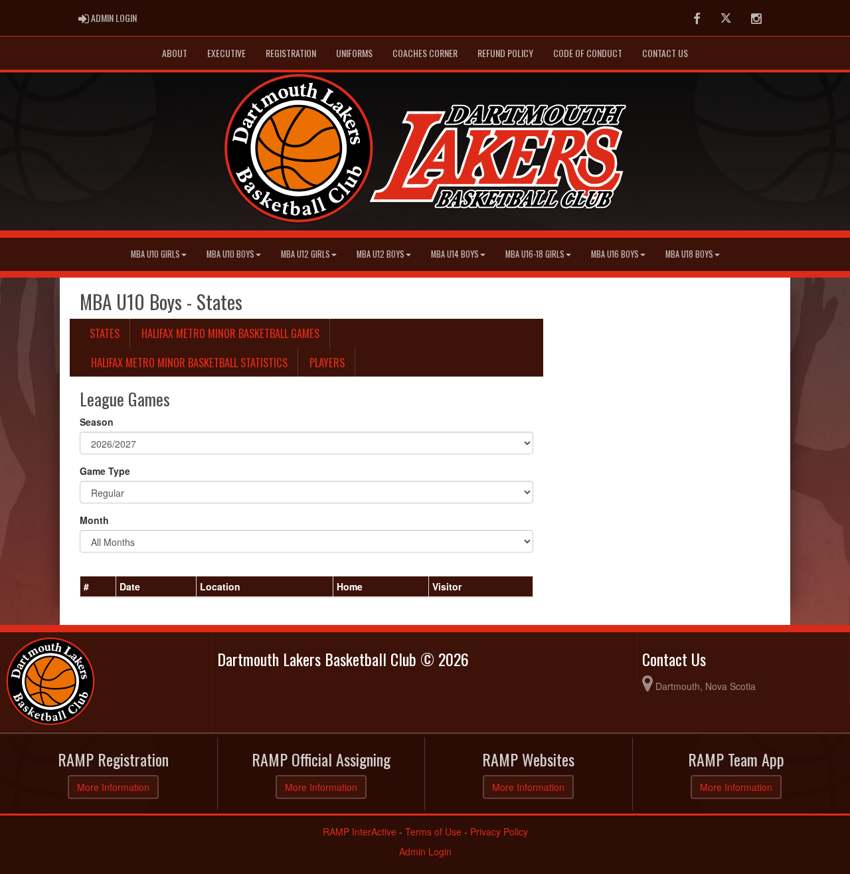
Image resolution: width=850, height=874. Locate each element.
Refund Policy (505, 53)
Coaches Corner (425, 53)
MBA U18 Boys (689, 254)
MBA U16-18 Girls (534, 254)
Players (327, 362)
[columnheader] (98, 587)
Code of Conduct (587, 53)
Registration (291, 53)
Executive (226, 53)
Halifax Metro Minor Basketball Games (230, 333)
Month (94, 520)
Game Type (105, 471)
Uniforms (354, 53)
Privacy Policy (499, 831)
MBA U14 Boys (455, 254)
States (105, 333)
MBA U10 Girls (155, 254)
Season (97, 421)
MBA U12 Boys (380, 254)
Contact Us (665, 53)
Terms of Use (433, 831)
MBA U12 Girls (305, 254)
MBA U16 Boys (615, 254)
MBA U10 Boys (230, 254)
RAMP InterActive (359, 831)
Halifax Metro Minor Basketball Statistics (189, 362)
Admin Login (425, 851)
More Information (113, 787)
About (174, 53)
